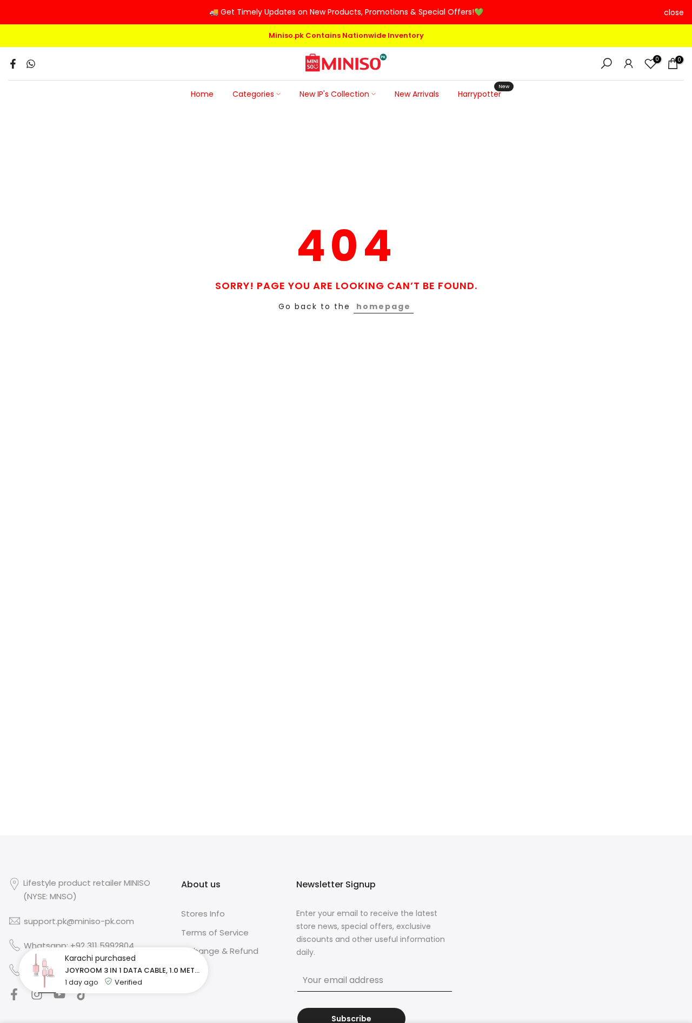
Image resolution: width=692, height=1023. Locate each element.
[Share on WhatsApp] (31, 63)
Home (202, 94)
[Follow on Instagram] (37, 997)
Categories (253, 94)
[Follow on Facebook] (14, 997)
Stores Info (203, 913)
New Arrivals (417, 94)
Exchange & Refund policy (219, 956)
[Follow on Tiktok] (82, 997)
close (18, 12)
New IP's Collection (334, 94)
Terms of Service (215, 932)
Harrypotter (483, 93)
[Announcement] (346, 12)
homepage (383, 306)
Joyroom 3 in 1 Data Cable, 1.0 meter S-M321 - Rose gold (134, 970)
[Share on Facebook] (13, 63)
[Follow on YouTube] (59, 997)
